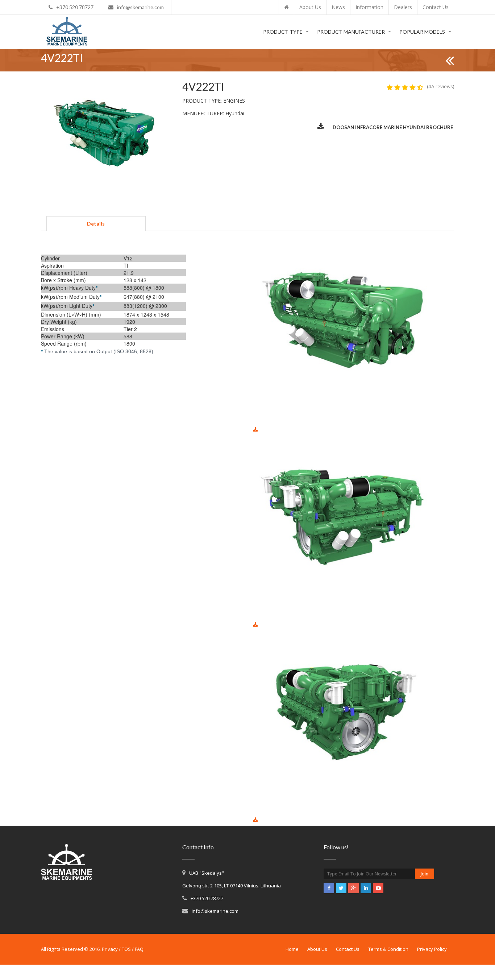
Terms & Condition (388, 949)
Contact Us (347, 949)
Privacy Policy (432, 949)
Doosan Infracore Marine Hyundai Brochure (393, 127)
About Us (317, 949)
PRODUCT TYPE (283, 32)
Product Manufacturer (351, 32)
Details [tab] (96, 223)
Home (292, 949)
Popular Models (422, 32)
